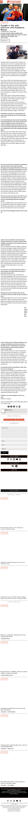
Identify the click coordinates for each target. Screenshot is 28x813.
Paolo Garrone (10, 785)
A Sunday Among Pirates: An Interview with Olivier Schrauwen (13, 709)
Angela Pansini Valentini (7, 675)
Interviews (4, 22)
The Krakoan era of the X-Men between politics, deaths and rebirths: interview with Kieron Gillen (13, 598)
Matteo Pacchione (11, 712)
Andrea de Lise (10, 748)
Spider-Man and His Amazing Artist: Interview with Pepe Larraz (13, 563)
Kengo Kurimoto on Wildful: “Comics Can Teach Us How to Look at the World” (14, 672)
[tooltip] (9, 406)
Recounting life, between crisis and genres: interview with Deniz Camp (12, 528)
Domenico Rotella (6, 638)
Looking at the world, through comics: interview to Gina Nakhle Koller (14, 746)
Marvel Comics (9, 419)
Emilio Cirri (13, 31)
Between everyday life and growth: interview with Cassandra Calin (13, 635)
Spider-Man (20, 419)
